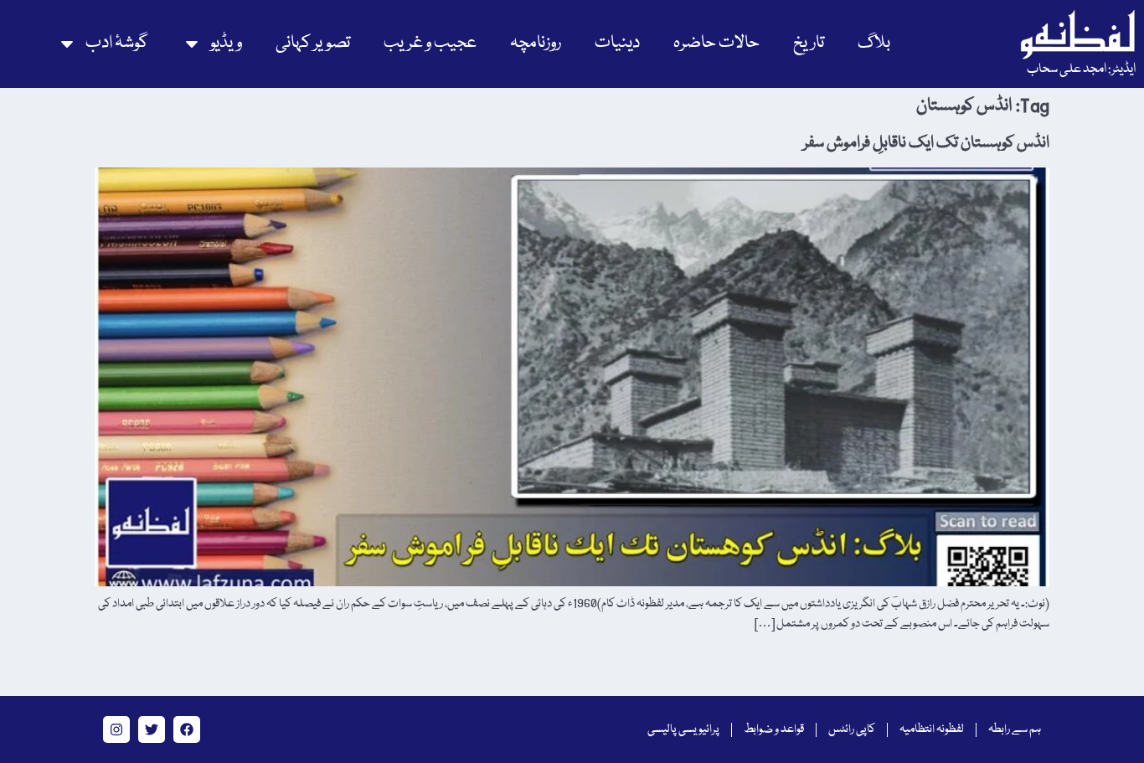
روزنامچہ (535, 43)
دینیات (617, 43)
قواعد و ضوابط (774, 729)
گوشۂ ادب (116, 43)
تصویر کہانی (313, 43)
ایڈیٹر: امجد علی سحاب (1081, 69)
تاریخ (808, 43)
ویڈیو (226, 43)
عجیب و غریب (430, 43)
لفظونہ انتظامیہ (931, 729)
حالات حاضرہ (716, 43)
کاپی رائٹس (851, 729)
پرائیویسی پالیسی (683, 729)
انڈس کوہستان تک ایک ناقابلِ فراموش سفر (926, 143)
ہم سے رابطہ (1014, 729)
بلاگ (874, 43)
